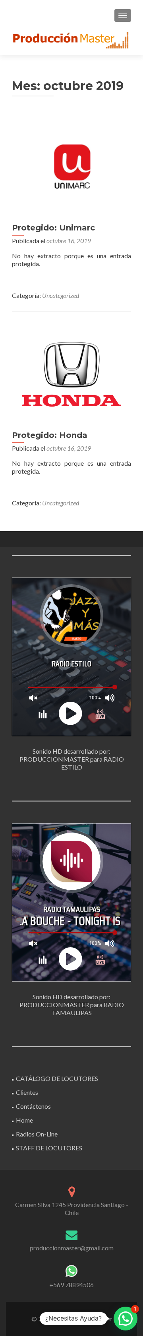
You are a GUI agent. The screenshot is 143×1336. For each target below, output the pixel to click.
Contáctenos (33, 1106)
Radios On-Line (37, 1134)
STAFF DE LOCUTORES (49, 1148)
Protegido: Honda (49, 435)
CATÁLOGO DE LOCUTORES (57, 1078)
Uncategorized (60, 295)
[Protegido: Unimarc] (71, 165)
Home (24, 1120)
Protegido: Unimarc (53, 227)
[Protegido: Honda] (71, 372)
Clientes (27, 1092)
